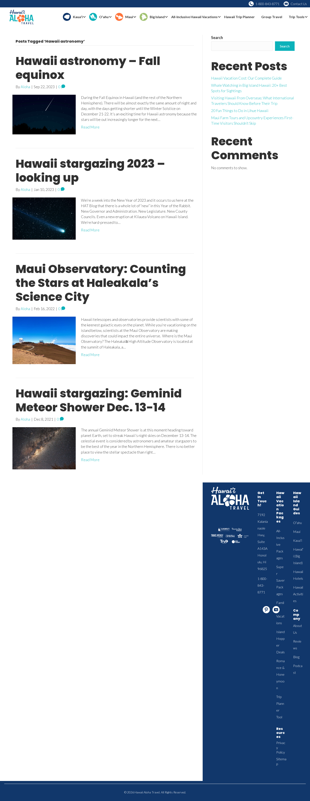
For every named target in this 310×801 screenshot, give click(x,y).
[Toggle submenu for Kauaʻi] (84, 17)
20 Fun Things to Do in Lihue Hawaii (239, 110)
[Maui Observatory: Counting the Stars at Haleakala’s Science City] (44, 340)
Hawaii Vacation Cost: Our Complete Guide (246, 78)
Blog (296, 657)
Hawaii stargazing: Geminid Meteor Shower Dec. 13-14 (99, 400)
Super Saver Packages (280, 580)
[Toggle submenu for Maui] (134, 17)
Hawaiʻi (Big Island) (298, 556)
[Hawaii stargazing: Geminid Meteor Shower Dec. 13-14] (44, 448)
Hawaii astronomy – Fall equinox (88, 68)
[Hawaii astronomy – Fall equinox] (44, 114)
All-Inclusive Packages (280, 544)
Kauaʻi (297, 540)
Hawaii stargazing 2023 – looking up (90, 170)
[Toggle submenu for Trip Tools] (306, 17)
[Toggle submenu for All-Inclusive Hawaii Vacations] (219, 17)
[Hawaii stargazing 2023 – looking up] (44, 218)
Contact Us (299, 4)
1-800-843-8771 (267, 4)
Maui (296, 531)
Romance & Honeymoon (280, 674)
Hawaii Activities (298, 594)
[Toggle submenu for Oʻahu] (110, 17)
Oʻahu (297, 523)
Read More (90, 127)
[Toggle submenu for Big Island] (166, 17)
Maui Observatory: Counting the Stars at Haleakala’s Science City (101, 283)
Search (217, 37)
